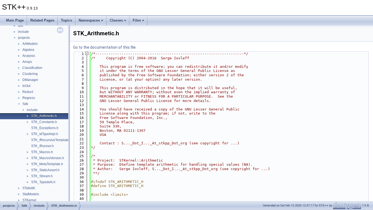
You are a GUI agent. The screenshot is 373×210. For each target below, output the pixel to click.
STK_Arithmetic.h (44, 116)
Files (137, 20)
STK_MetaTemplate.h (47, 164)
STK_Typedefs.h (43, 182)
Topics (66, 20)
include (23, 32)
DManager (30, 80)
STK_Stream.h (42, 176)
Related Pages (42, 20)
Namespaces (89, 20)
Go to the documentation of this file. (105, 47)
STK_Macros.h (42, 152)
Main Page (15, 20)
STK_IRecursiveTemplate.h (51, 140)
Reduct (27, 92)
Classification (32, 68)
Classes (116, 20)
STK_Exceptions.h (44, 128)
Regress (28, 98)
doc (20, 26)
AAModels (30, 44)
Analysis (28, 56)
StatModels (30, 194)
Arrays (27, 62)
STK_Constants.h (44, 122)
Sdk (25, 104)
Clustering (30, 74)
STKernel (29, 200)
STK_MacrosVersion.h (47, 158)
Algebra (28, 50)
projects (24, 38)
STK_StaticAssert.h (45, 170)
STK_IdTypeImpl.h (44, 134)
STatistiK (28, 188)
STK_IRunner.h (42, 146)
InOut (26, 86)
